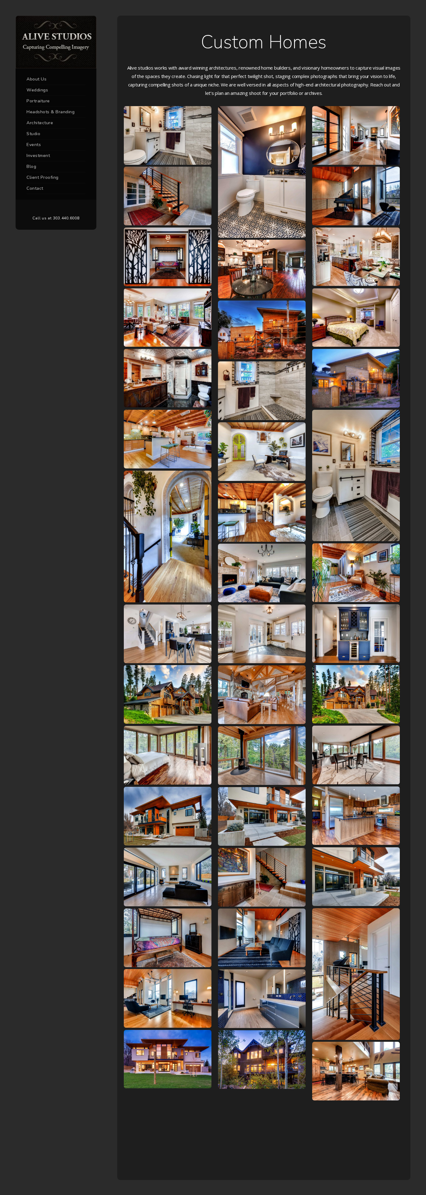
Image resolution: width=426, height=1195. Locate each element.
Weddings (37, 90)
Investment (38, 156)
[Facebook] (47, 208)
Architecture (40, 123)
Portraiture (38, 101)
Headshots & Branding (51, 112)
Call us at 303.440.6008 (55, 218)
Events (34, 145)
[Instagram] (65, 208)
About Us (36, 79)
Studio (33, 134)
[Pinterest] (56, 208)
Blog (31, 166)
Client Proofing (43, 177)
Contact (35, 188)
